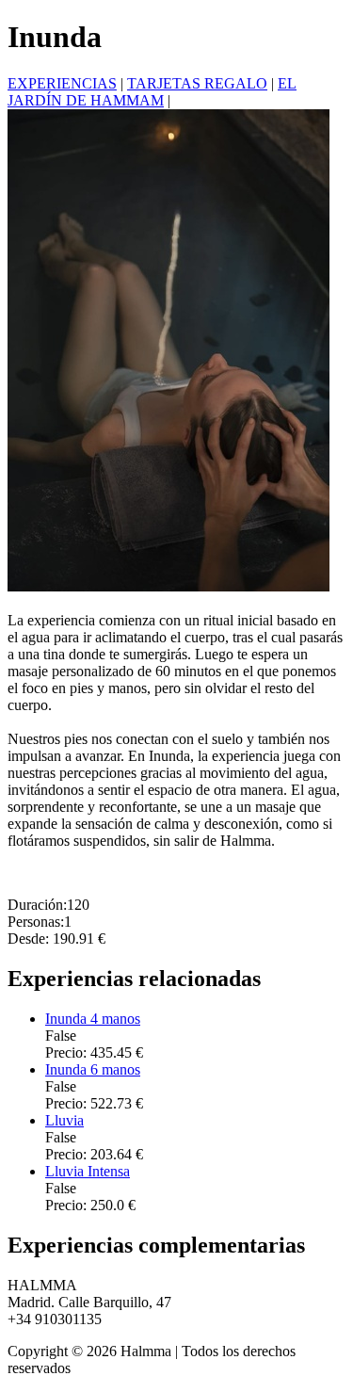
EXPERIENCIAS (62, 83)
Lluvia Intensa (87, 1171)
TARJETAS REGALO (197, 83)
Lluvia (64, 1120)
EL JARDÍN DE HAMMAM (152, 91)
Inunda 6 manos (92, 1069)
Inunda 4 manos (92, 1019)
